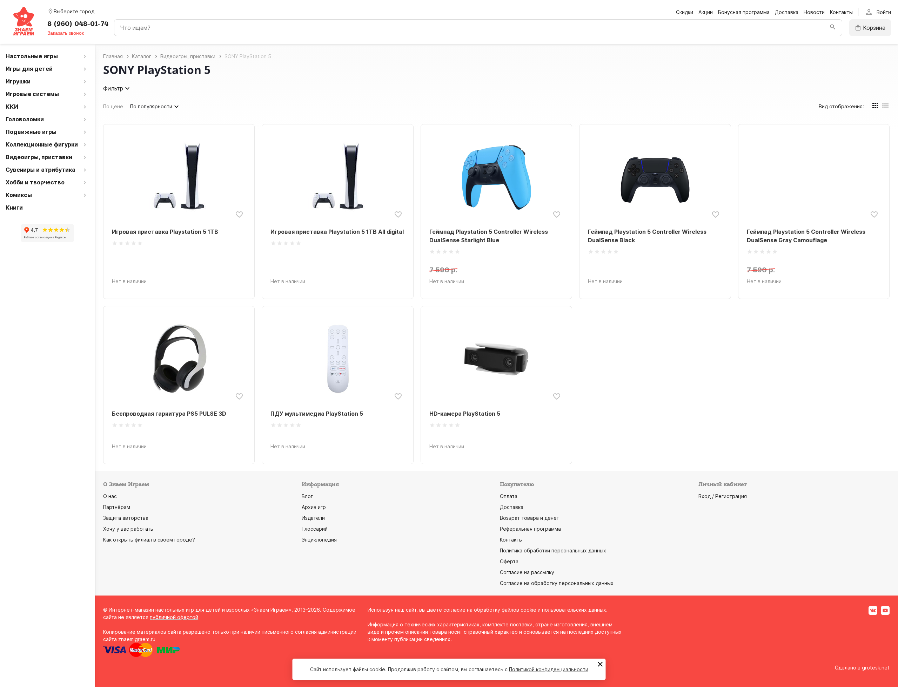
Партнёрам (116, 507)
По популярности (151, 106)
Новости (814, 12)
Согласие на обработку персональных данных (557, 583)
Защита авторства (125, 518)
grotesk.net (876, 668)
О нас (110, 496)
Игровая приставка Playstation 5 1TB (165, 231)
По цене (113, 106)
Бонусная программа (744, 12)
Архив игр (314, 507)
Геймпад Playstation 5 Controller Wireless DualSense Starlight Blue (488, 236)
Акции (705, 12)
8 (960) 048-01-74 (77, 23)
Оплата (508, 496)
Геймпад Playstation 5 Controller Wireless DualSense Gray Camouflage (806, 236)
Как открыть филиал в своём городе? (149, 540)
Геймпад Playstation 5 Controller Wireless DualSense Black (647, 236)
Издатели (313, 518)
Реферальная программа (530, 529)
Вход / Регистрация (722, 496)
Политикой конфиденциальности (548, 669)
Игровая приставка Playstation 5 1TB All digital (337, 231)
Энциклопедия (319, 540)
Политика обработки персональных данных (553, 550)
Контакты (841, 12)
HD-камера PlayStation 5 (464, 413)
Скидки (684, 12)
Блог (307, 496)
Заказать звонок (65, 33)
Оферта (509, 561)
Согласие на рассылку (527, 572)
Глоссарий (315, 529)
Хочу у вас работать (128, 529)
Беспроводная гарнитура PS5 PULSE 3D (169, 413)
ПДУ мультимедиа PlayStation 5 (316, 413)
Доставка (786, 12)
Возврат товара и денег (529, 518)
